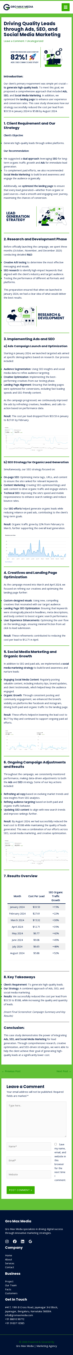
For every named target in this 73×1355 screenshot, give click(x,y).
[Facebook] (15, 1241)
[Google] (30, 1241)
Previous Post (11, 1071)
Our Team (11, 1285)
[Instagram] (7, 1241)
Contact (9, 1267)
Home (8, 1255)
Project (9, 1281)
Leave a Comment (14, 41)
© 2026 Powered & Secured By (36, 1342)
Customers (11, 1293)
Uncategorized (34, 41)
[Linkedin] (22, 1241)
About (8, 1259)
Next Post (64, 1071)
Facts (8, 1289)
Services (9, 1263)
